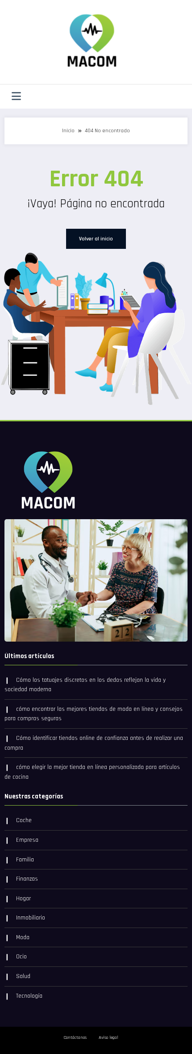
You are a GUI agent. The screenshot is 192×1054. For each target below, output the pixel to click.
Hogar (23, 898)
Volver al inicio (96, 238)
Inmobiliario (30, 918)
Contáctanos (75, 1037)
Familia (25, 860)
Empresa (27, 840)
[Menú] (16, 96)
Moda (22, 937)
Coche (24, 820)
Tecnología (29, 996)
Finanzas (27, 879)
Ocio (21, 957)
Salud (23, 976)
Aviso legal (108, 1037)
